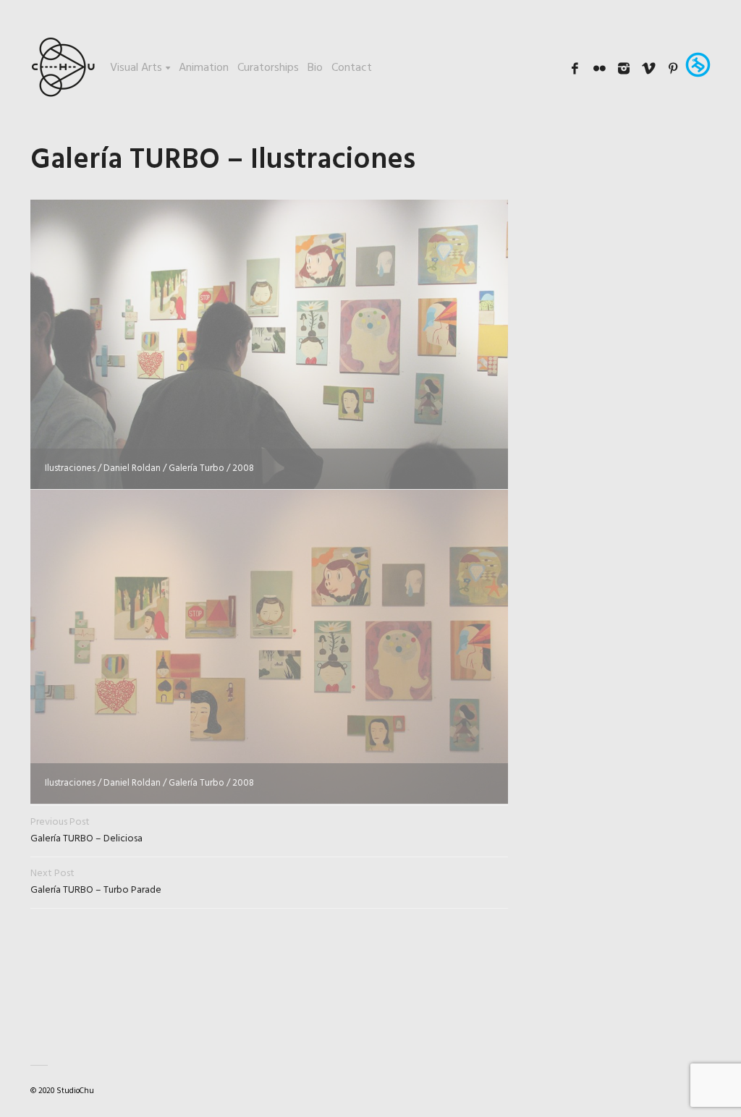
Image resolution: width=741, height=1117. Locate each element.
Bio (315, 68)
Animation (204, 68)
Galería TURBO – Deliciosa (86, 830)
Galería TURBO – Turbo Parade (95, 882)
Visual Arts (136, 68)
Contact (351, 68)
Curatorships (268, 68)
